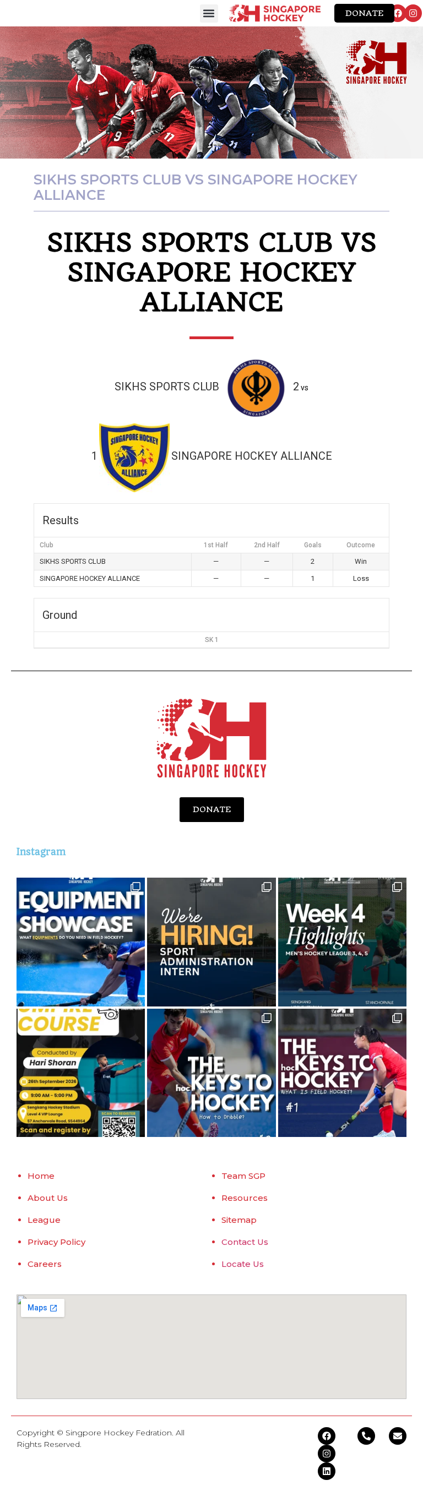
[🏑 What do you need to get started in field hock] (81, 942)
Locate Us (242, 1264)
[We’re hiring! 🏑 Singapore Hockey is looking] (211, 942)
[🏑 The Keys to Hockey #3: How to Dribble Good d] (211, 1073)
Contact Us (244, 1242)
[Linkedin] (326, 1471)
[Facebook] (397, 13)
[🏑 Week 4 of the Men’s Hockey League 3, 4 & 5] (342, 942)
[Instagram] (413, 13)
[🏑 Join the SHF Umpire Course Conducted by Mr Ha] (81, 1073)
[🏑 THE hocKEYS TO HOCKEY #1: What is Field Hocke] (342, 1073)
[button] (209, 13)
